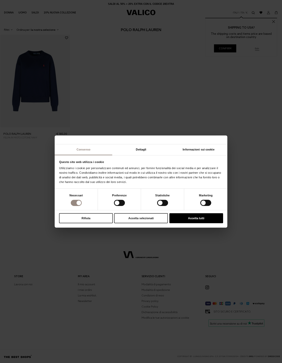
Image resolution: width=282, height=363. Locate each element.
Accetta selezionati (141, 218)
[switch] (119, 203)
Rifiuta (86, 218)
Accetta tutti (196, 218)
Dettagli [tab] (141, 149)
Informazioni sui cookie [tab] (198, 149)
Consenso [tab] (83, 149)
